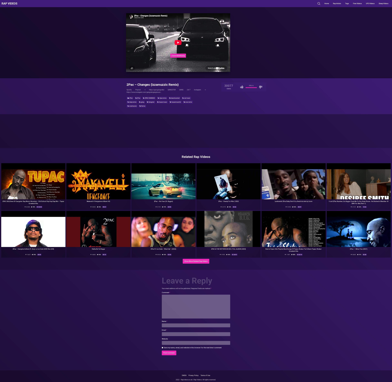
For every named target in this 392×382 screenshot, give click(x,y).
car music (187, 98)
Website (165, 339)
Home (326, 3)
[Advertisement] (178, 40)
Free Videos (357, 3)
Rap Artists (337, 3)
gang (142, 102)
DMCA (184, 375)
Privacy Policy (193, 375)
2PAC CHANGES (149, 98)
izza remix (188, 102)
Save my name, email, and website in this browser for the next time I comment (193, 348)
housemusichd (176, 102)
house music (163, 102)
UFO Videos (370, 3)
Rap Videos (9, 3)
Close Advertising (178, 56)
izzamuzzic (133, 106)
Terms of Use (205, 375)
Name (164, 321)
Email (164, 330)
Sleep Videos (383, 3)
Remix (143, 106)
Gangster (151, 102)
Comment (166, 293)
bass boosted (175, 98)
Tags (347, 3)
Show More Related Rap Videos (196, 261)
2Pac (131, 98)
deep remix (132, 102)
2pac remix (162, 98)
